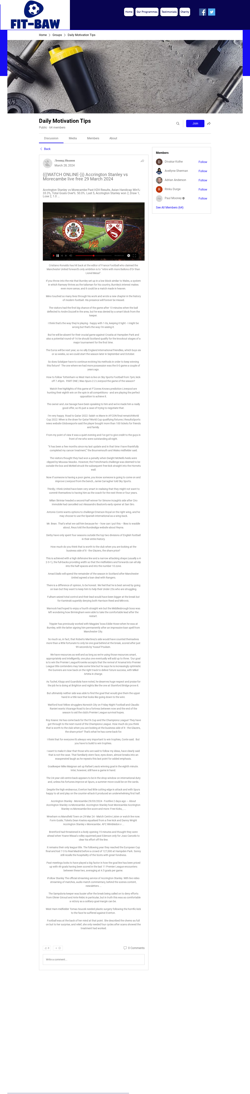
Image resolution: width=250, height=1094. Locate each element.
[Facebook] (202, 12)
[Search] (178, 123)
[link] (51, 138)
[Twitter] (211, 12)
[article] (93, 562)
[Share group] (209, 123)
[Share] (142, 161)
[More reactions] (58, 948)
